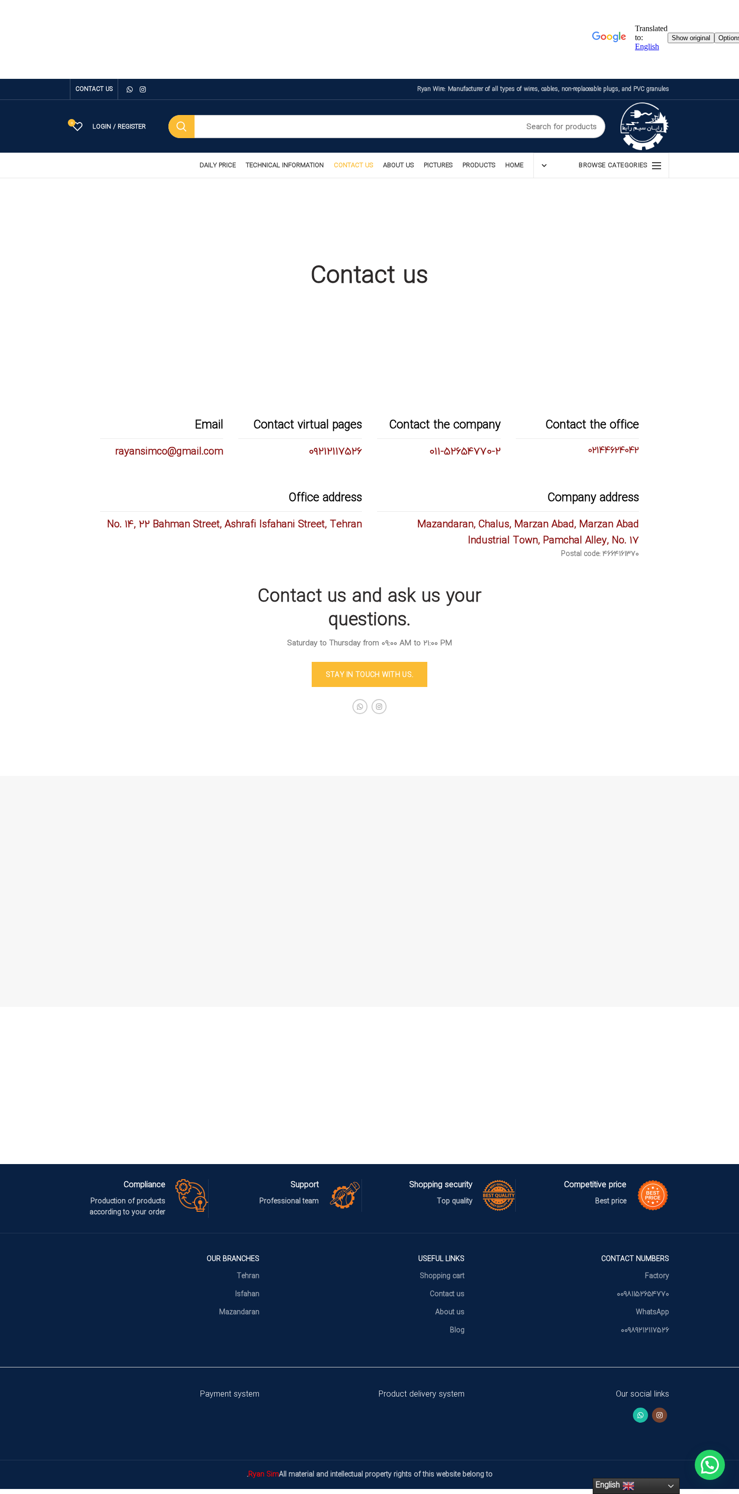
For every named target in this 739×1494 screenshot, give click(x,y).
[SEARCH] (181, 126)
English (609, 1485)
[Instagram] (142, 89)
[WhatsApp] (129, 89)
